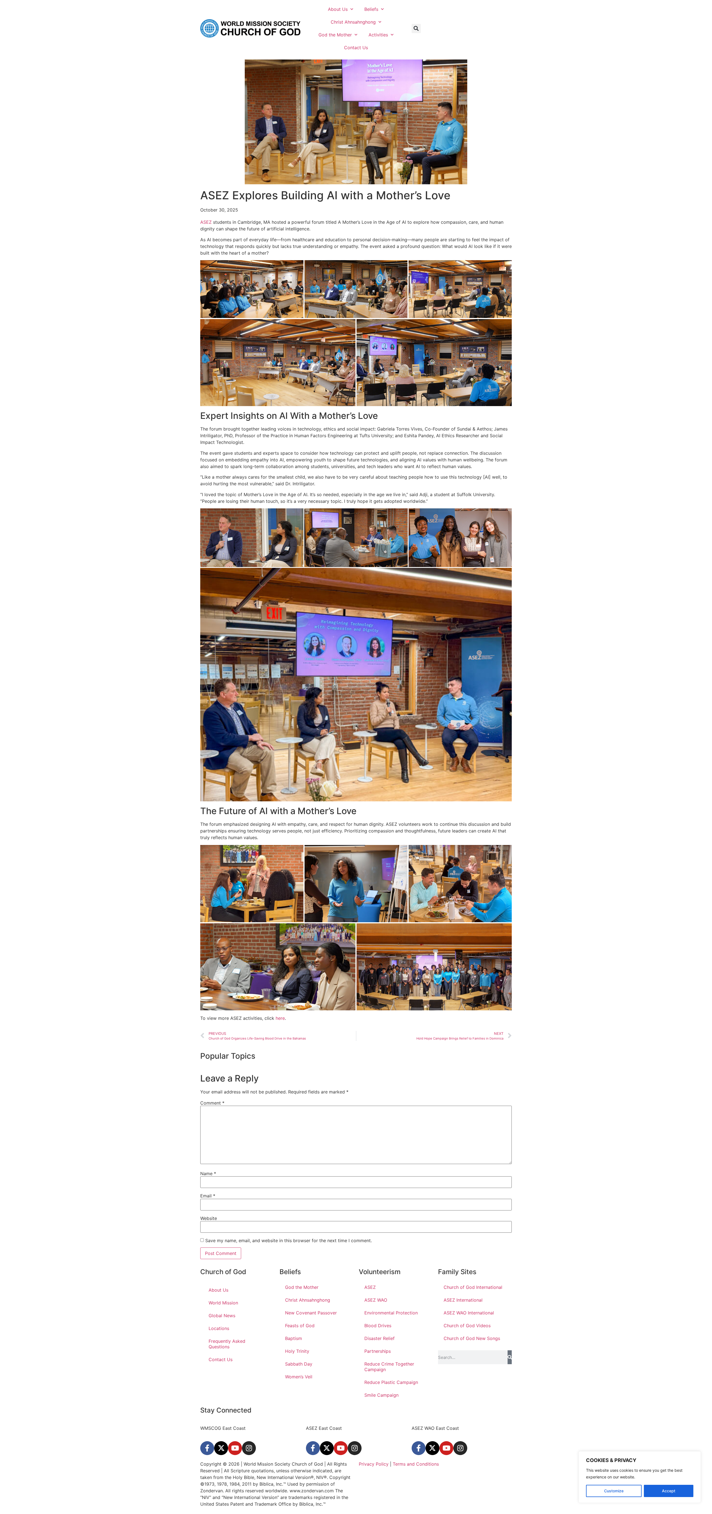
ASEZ (206, 222)
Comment (212, 1103)
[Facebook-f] (207, 1448)
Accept (668, 1490)
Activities (378, 35)
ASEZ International (463, 1300)
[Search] (510, 1357)
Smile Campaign (381, 1395)
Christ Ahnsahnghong (353, 22)
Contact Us (356, 47)
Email (207, 1196)
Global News (222, 1315)
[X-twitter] (221, 1448)
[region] (639, 1477)
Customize (614, 1490)
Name (208, 1173)
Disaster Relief (379, 1338)
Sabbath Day (298, 1364)
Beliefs (371, 9)
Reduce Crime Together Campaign (389, 1366)
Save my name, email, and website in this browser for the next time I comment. (288, 1240)
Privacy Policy (374, 1464)
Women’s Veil (298, 1376)
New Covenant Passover (311, 1313)
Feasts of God (300, 1325)
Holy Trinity (297, 1351)
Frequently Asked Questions (227, 1343)
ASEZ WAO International (469, 1313)
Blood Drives (377, 1325)
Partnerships (377, 1351)
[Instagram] (249, 1448)
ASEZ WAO (375, 1300)
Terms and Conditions (415, 1464)
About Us (338, 9)
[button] (416, 28)
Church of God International (473, 1287)
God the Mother (335, 35)
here (280, 1018)
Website (208, 1218)
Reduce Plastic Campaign (391, 1382)
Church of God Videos (467, 1325)
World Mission (223, 1303)
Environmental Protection (391, 1313)
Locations (219, 1328)
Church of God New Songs (472, 1338)
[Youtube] (235, 1448)
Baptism (293, 1338)
